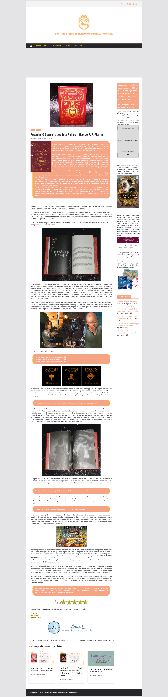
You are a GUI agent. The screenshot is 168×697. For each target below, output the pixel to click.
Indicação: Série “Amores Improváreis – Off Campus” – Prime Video (71, 672)
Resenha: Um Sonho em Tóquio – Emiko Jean (96, 640)
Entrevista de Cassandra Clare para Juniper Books (128, 332)
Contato (78, 46)
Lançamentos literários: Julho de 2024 (101, 670)
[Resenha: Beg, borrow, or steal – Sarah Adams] (42, 652)
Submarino (34, 615)
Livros (38, 130)
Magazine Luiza (36, 617)
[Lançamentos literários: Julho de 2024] (101, 652)
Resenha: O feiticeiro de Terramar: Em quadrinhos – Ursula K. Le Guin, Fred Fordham (128, 309)
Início (38, 46)
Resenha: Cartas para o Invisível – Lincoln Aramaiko (49, 640)
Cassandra (57, 46)
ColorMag (61, 693)
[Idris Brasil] (30, 45)
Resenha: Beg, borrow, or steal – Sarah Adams (42, 669)
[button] (48, 45)
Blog (68, 46)
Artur (50, 138)
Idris (45, 46)
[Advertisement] (84, 63)
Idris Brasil (45, 693)
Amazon (33, 613)
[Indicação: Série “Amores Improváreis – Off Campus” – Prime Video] (71, 652)
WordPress (73, 693)
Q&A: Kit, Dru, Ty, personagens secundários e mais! (128, 325)
